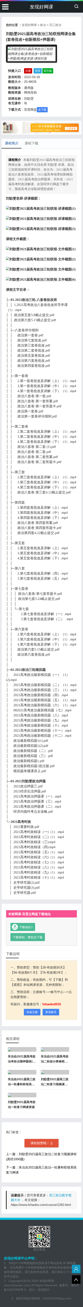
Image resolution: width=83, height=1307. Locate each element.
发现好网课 (41, 7)
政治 (43, 25)
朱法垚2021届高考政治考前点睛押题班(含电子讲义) (22, 1061)
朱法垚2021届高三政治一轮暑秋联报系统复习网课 (22, 1084)
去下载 (42, 109)
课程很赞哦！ (40, 1143)
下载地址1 (26, 927)
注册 (28, 70)
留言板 (48, 70)
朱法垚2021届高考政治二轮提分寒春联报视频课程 (55, 1061)
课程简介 (12, 143)
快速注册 (32, 1012)
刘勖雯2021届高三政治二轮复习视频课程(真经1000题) (55, 1084)
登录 (37, 70)
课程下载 (31, 143)
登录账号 (50, 1012)
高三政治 (55, 25)
